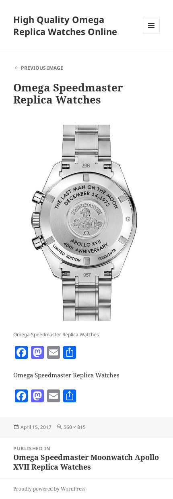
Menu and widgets (151, 33)
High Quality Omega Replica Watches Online (65, 25)
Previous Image (42, 67)
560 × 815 (75, 427)
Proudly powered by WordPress (49, 488)
